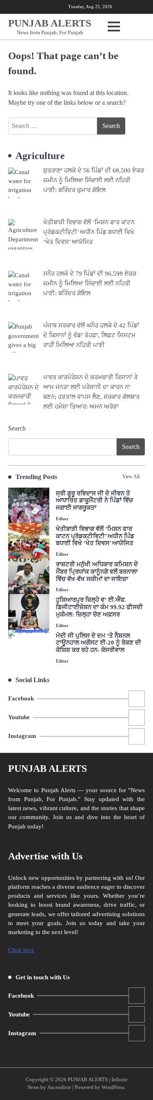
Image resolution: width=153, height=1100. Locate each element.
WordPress (113, 1087)
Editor (62, 518)
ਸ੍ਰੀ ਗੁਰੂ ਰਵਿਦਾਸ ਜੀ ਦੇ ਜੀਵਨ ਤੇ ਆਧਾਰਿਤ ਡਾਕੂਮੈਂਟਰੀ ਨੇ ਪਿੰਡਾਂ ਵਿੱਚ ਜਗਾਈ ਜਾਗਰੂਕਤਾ (94, 500)
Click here (21, 950)
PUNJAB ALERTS (49, 23)
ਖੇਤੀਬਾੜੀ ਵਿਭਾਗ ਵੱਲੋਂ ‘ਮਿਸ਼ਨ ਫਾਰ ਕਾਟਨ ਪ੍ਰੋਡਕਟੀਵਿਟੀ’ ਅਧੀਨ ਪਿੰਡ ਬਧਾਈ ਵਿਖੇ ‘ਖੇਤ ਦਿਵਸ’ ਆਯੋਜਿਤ (95, 536)
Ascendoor (59, 1087)
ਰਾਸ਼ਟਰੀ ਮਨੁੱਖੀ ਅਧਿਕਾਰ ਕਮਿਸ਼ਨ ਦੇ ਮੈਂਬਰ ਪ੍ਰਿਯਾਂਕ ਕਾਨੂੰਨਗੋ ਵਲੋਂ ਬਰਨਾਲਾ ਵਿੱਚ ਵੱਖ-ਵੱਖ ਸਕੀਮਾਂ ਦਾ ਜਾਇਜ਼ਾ (97, 571)
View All (131, 476)
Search (17, 428)
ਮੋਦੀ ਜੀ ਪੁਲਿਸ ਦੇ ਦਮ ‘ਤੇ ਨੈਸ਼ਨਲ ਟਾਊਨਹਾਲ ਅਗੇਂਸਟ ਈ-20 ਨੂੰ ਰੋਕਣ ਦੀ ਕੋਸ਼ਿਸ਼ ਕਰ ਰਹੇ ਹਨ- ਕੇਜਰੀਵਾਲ (98, 643)
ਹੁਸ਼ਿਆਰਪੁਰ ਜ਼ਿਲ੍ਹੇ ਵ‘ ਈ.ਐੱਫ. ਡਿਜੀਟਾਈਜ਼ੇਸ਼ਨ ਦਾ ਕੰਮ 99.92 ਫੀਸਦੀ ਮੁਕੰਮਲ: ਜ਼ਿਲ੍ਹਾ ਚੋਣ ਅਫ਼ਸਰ (99, 607)
